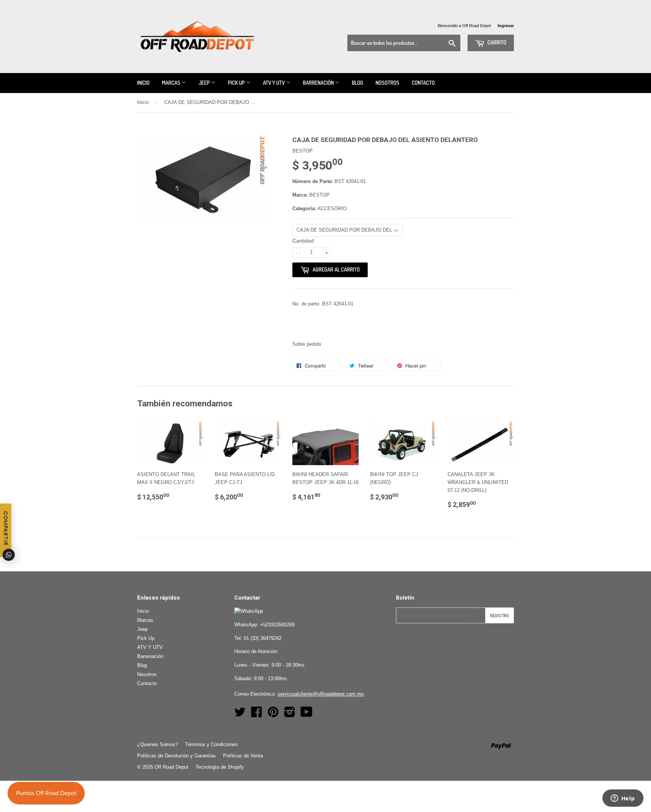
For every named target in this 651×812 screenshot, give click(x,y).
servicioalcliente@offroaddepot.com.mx (321, 694)
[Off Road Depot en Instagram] (289, 714)
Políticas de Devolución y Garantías (176, 756)
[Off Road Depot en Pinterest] (273, 714)
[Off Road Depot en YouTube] (306, 714)
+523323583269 (277, 624)
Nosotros (387, 82)
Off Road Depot (171, 767)
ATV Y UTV (274, 82)
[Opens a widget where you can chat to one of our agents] (622, 798)
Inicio (143, 82)
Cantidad (303, 241)
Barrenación (319, 82)
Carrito (496, 42)
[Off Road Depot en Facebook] (256, 714)
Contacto (423, 82)
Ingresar (506, 25)
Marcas (172, 82)
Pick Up (237, 82)
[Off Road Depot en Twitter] (240, 714)
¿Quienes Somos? (157, 744)
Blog (357, 82)
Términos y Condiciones (211, 744)
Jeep (205, 82)
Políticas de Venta (243, 756)
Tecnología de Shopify (220, 767)
